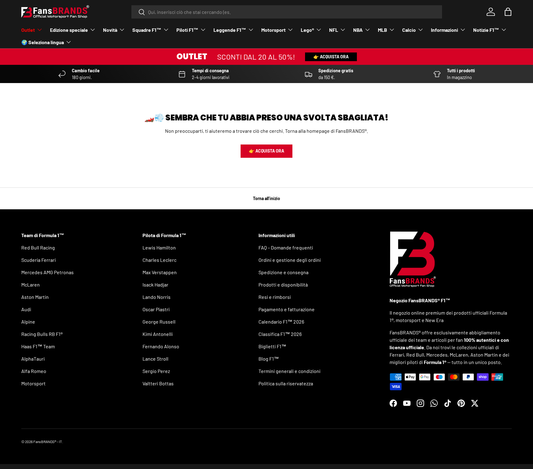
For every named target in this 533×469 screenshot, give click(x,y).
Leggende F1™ (229, 30)
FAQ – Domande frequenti (285, 247)
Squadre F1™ (146, 30)
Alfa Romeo (33, 371)
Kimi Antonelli (158, 334)
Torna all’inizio (266, 198)
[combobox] (286, 12)
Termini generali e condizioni (289, 371)
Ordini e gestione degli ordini (289, 260)
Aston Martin (35, 297)
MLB (382, 30)
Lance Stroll (155, 359)
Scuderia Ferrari (38, 260)
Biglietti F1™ (272, 346)
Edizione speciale (69, 30)
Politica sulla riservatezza (285, 383)
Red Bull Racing (38, 247)
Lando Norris (157, 297)
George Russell (159, 322)
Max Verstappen (160, 272)
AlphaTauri (33, 359)
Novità (110, 30)
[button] (508, 12)
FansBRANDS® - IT (47, 441)
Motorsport (273, 30)
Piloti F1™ (187, 30)
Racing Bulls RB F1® (42, 334)
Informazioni (444, 30)
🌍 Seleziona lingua (42, 42)
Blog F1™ (268, 359)
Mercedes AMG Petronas (47, 272)
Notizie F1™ (486, 30)
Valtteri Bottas (158, 383)
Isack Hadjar (155, 284)
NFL (333, 30)
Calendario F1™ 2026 (281, 322)
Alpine (28, 322)
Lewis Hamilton (159, 247)
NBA (358, 30)
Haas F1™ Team (38, 346)
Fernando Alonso (161, 346)
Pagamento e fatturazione (286, 309)
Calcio (409, 30)
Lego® (307, 30)
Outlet (28, 30)
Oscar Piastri (156, 309)
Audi (26, 309)
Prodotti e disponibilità (283, 284)
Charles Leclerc (159, 260)
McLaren (30, 284)
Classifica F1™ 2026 (280, 334)
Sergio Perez (156, 371)
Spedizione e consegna (283, 272)
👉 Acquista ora (331, 56)
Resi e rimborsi (274, 297)
